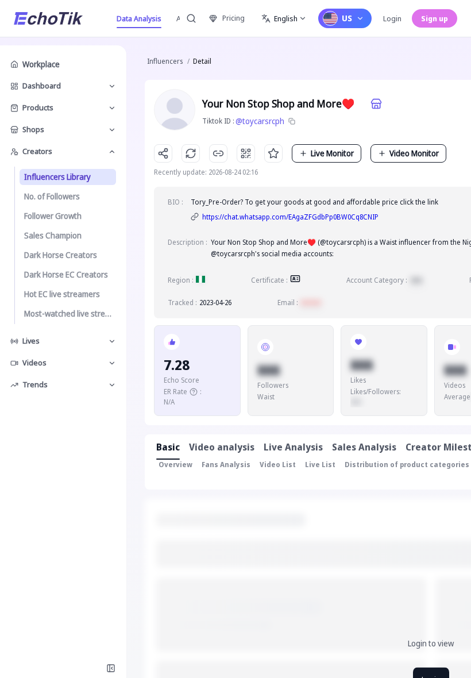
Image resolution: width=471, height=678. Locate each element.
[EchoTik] (48, 18)
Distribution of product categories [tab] (407, 464)
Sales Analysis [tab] (364, 447)
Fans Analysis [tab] (226, 464)
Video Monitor (414, 153)
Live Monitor (332, 153)
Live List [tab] (320, 464)
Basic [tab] (168, 447)
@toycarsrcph (259, 120)
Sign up (434, 18)
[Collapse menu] (111, 668)
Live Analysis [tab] (293, 447)
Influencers (165, 61)
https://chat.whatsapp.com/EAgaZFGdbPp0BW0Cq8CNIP (290, 217)
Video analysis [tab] (221, 447)
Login (392, 18)
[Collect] (273, 153)
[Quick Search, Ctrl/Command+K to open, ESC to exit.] (191, 18)
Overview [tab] (175, 464)
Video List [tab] (278, 464)
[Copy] (292, 121)
